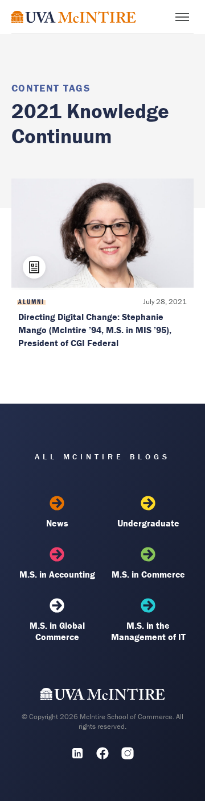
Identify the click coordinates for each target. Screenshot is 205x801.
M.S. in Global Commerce (57, 631)
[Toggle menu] (182, 17)
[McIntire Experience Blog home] (73, 17)
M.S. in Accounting (57, 574)
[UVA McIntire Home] (102, 696)
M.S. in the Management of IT (148, 631)
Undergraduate (148, 523)
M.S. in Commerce (148, 574)
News (57, 523)
